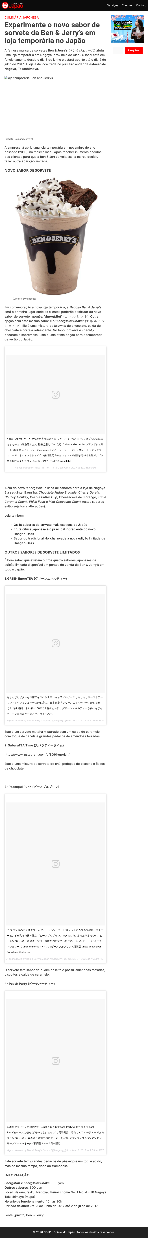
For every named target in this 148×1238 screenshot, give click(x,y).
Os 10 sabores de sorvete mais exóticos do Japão (50, 525)
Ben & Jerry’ (35, 1215)
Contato (141, 5)
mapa (30, 1197)
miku (37, 467)
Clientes (127, 5)
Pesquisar (133, 50)
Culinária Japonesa (22, 17)
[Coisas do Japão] (12, 5)
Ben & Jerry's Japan (38, 720)
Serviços (112, 5)
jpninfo (19, 1215)
